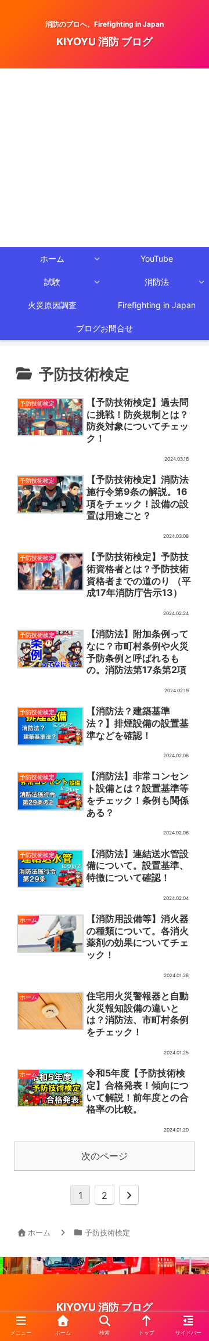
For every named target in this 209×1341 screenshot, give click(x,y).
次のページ (104, 1156)
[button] (185, 1087)
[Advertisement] (104, 157)
